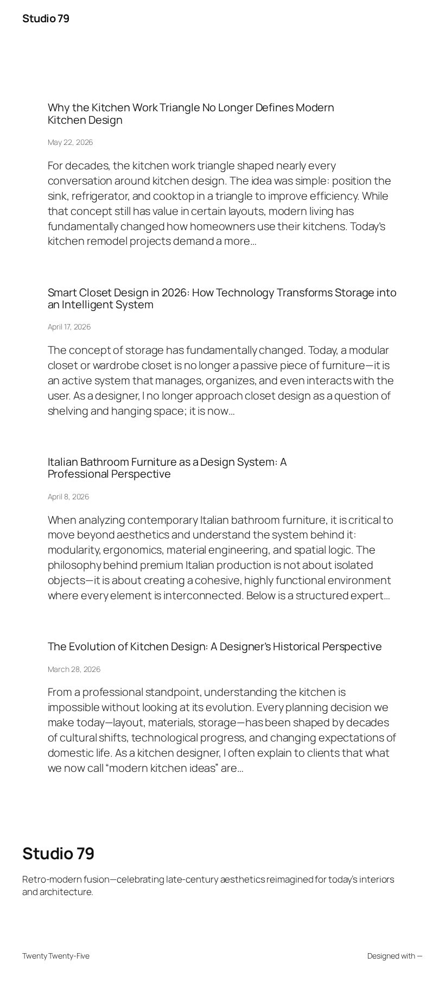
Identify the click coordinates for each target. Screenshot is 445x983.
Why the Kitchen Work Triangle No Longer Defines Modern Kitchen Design (191, 114)
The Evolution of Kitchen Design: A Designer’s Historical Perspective (215, 646)
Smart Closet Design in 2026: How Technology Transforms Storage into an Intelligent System (222, 299)
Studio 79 (45, 18)
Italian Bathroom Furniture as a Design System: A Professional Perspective (167, 468)
